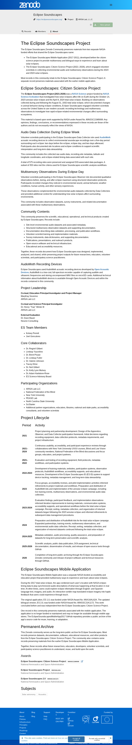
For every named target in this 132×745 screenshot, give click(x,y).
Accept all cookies (76, 739)
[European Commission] (107, 723)
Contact (22, 733)
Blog (33, 716)
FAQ (45, 719)
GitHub (70, 721)
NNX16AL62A (56, 670)
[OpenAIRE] (96, 723)
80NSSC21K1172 (52, 679)
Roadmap (23, 730)
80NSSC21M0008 (73, 661)
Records (27, 31)
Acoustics (42, 694)
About (55, 31)
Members (42, 31)
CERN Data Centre (37, 743)
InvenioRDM (52, 743)
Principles (23, 725)
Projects (22, 728)
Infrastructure (24, 722)
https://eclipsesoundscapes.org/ (49, 19)
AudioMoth (105, 137)
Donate (71, 726)
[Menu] (111, 5)
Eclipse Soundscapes (47, 14)
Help (45, 716)
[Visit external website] (82, 661)
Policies (22, 719)
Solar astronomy (28, 694)
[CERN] (86, 723)
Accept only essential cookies (97, 739)
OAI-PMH (59, 721)
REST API (60, 719)
